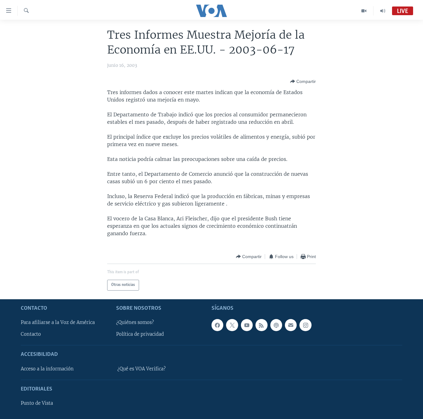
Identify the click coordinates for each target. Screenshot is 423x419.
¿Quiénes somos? (135, 322)
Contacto (31, 334)
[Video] (364, 10)
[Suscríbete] (291, 325)
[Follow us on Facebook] (217, 325)
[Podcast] (276, 325)
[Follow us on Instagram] (305, 325)
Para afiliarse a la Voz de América (58, 322)
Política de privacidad (140, 334)
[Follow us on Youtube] (247, 325)
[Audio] (382, 10)
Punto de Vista (37, 403)
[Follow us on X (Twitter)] (232, 325)
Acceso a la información (47, 369)
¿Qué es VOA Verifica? (141, 369)
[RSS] (261, 325)
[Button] (303, 81)
